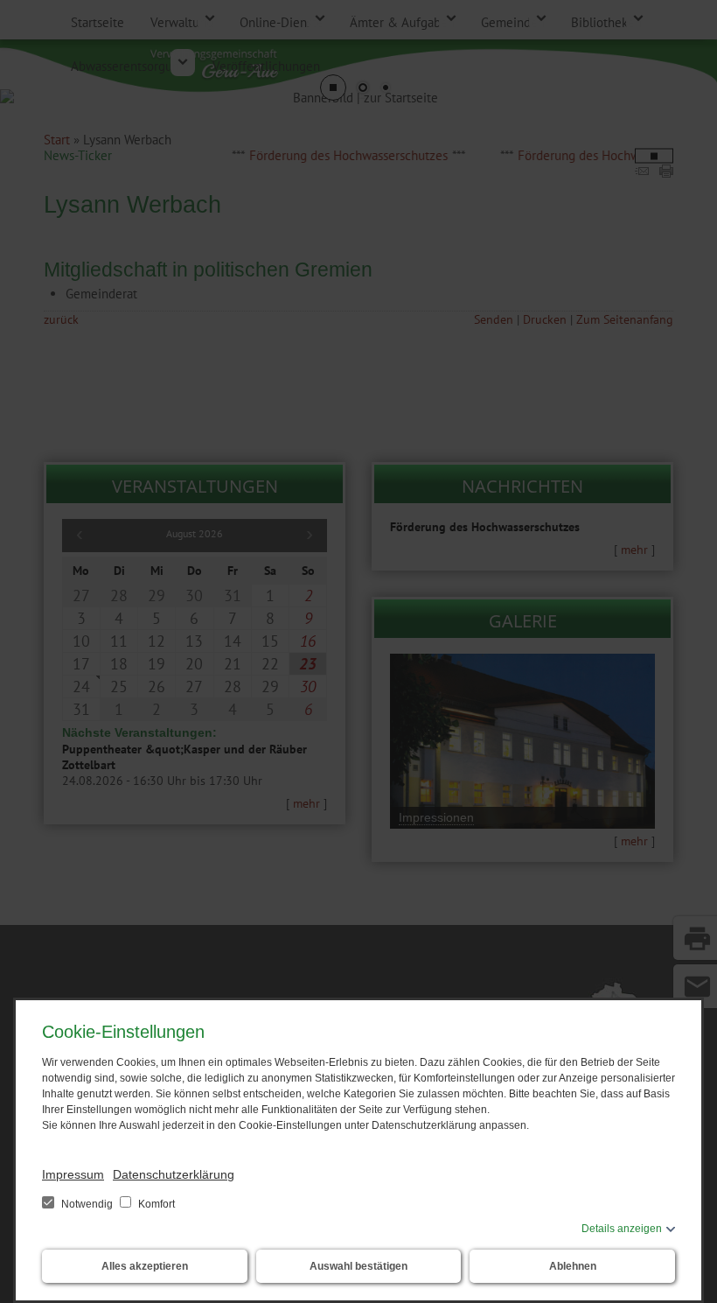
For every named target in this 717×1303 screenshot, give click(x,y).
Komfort (155, 1204)
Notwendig (87, 1204)
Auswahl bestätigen (358, 1266)
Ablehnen (572, 1266)
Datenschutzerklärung (173, 1174)
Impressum (73, 1174)
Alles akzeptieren (144, 1266)
